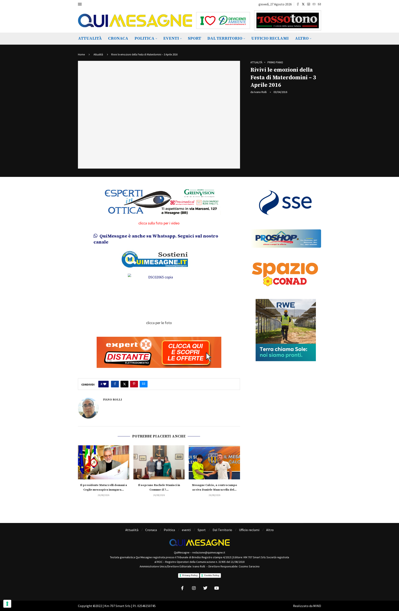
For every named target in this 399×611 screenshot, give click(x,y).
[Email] (319, 4)
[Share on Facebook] (115, 384)
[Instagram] (308, 4)
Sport (194, 38)
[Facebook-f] (182, 588)
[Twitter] (303, 4)
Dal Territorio (224, 38)
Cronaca (118, 38)
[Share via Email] (144, 384)
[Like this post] (104, 384)
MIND (317, 606)
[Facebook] (297, 4)
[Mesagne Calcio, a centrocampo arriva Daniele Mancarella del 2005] (214, 462)
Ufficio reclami (270, 38)
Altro (302, 38)
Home (81, 54)
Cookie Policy (211, 575)
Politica (144, 38)
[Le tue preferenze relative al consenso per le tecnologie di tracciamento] (7, 604)
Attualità (90, 38)
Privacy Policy (190, 575)
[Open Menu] (80, 4)
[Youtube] (314, 4)
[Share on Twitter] (124, 384)
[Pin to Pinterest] (134, 384)
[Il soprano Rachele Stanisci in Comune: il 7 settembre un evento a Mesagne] (159, 462)
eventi (171, 38)
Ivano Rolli (260, 92)
